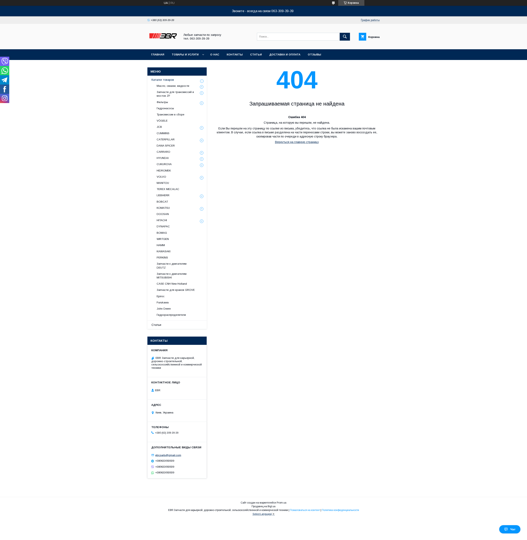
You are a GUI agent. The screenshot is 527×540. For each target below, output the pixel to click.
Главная (157, 54)
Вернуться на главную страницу (297, 142)
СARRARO (163, 151)
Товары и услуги (185, 54)
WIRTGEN (163, 239)
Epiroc (160, 296)
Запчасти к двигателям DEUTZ (172, 265)
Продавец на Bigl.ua (263, 506)
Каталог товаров (163, 79)
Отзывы (314, 54)
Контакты (235, 54)
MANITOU (163, 182)
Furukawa (163, 302)
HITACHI (162, 220)
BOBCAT (162, 201)
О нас (214, 54)
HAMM (161, 245)
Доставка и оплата (284, 54)
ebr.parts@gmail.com (168, 455)
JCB (159, 126)
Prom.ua (281, 502)
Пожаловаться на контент (305, 510)
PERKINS (162, 257)
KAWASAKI (163, 251)
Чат (512, 529)
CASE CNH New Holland (172, 283)
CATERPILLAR (166, 139)
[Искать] (345, 37)
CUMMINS (163, 133)
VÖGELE (162, 120)
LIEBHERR (163, 195)
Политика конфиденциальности (340, 510)
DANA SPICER (166, 145)
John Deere (164, 308)
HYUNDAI (163, 158)
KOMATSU (163, 207)
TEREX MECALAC (168, 189)
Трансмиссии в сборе (170, 114)
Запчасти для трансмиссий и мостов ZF (175, 93)
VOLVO (161, 176)
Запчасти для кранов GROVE (176, 289)
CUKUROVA (164, 164)
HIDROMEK (164, 170)
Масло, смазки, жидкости (173, 85)
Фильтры (162, 102)
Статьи (256, 54)
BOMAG (162, 232)
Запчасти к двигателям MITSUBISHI (172, 275)
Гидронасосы (165, 108)
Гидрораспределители (171, 314)
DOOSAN (163, 214)
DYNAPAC (163, 226)
